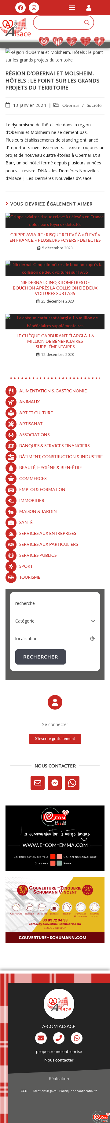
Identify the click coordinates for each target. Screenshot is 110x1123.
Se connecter (55, 724)
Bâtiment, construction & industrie (61, 456)
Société (94, 105)
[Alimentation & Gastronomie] (11, 391)
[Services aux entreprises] (11, 533)
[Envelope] (38, 783)
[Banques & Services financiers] (11, 445)
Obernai (70, 105)
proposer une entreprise (59, 1051)
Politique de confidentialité (78, 1091)
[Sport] (11, 566)
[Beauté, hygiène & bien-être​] (11, 467)
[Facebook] (20, 7)
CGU (24, 1091)
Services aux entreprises (47, 533)
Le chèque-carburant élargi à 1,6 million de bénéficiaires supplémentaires (55, 341)
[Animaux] (11, 402)
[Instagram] (34, 7)
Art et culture (36, 412)
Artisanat (30, 423)
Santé (26, 522)
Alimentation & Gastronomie (53, 390)
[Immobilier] (11, 500)
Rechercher (40, 657)
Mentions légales (44, 1091)
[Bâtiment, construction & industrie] (11, 456)
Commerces (32, 478)
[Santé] (11, 522)
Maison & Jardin (38, 511)
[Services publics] (11, 555)
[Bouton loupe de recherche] (86, 22)
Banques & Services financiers (54, 445)
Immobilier (31, 500)
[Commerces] (11, 478)
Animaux (29, 401)
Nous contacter (59, 1059)
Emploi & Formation (42, 489)
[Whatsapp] (72, 783)
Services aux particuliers (48, 544)
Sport (26, 566)
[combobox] (55, 621)
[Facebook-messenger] (55, 783)
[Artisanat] (11, 424)
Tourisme (29, 577)
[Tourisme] (11, 577)
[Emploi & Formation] (11, 489)
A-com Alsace (58, 1026)
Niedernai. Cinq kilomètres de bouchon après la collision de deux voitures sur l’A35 (55, 288)
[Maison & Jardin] (11, 511)
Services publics (38, 555)
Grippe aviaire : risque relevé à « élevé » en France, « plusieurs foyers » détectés (55, 237)
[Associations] (11, 435)
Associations (34, 434)
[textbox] (25, 621)
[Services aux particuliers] (11, 544)
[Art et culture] (11, 413)
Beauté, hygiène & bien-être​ (50, 467)
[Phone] (59, 1038)
